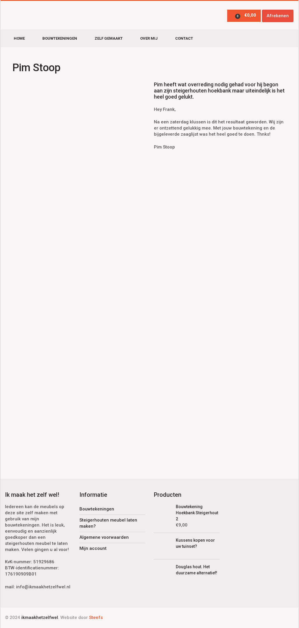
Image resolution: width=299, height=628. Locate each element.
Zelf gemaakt (109, 38)
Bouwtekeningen (59, 38)
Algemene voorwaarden (104, 537)
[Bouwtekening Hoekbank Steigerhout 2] (162, 512)
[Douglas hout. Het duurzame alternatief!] (162, 572)
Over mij (149, 38)
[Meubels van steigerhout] (38, 16)
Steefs (96, 617)
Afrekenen (278, 15)
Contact (184, 38)
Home (19, 38)
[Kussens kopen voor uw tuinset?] (162, 545)
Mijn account (93, 548)
